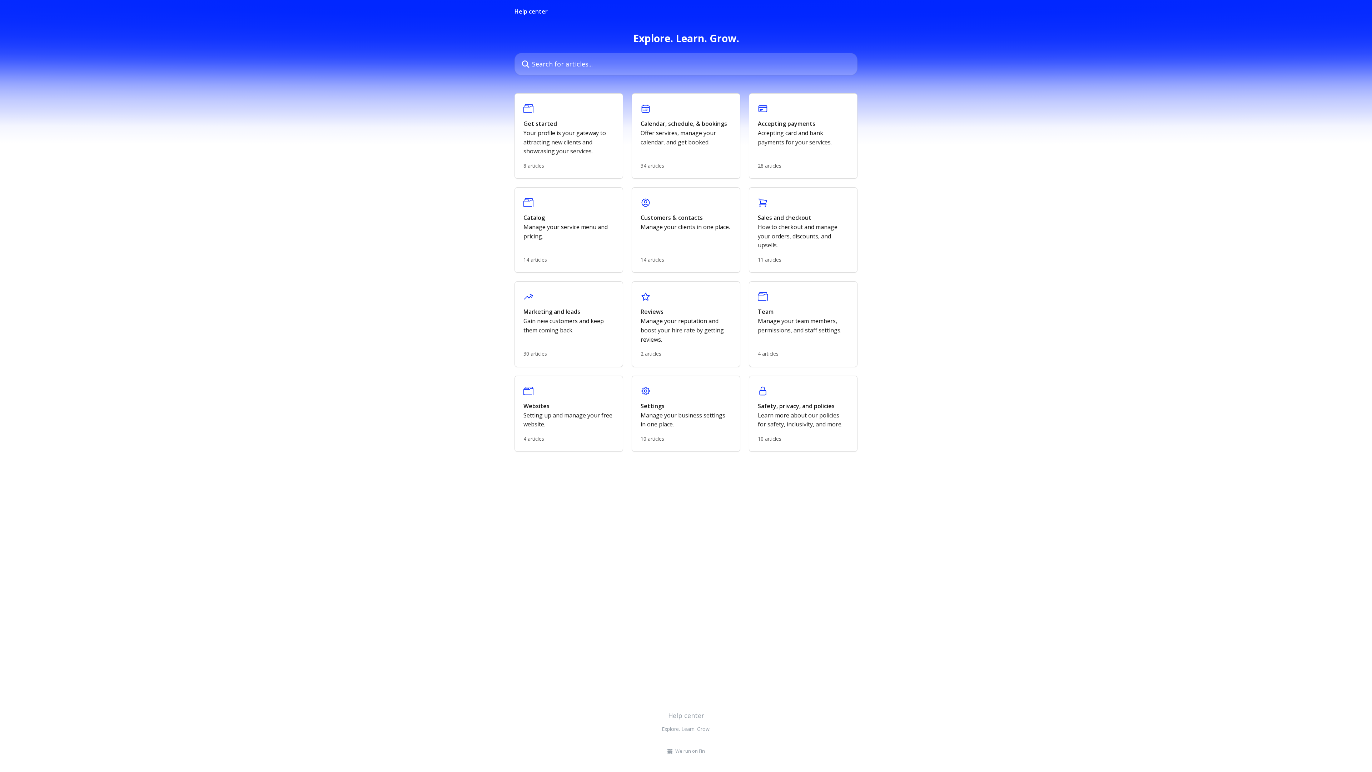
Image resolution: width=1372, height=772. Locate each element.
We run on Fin (690, 751)
